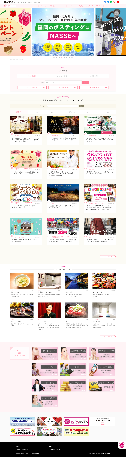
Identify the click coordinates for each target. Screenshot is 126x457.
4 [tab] (62, 58)
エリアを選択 (62, 87)
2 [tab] (56, 58)
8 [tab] (72, 58)
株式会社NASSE (35, 453)
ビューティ (43, 6)
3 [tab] (59, 58)
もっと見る (107, 256)
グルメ (33, 6)
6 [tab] (67, 58)
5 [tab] (64, 58)
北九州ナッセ (19, 446)
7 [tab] (69, 58)
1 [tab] (54, 58)
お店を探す (80, 6)
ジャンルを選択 (30, 87)
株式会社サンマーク (25, 453)
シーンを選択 (93, 87)
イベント (61, 6)
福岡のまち (52, 6)
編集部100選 (89, 6)
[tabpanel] (63, 32)
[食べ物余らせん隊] (76, 431)
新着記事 (19, 112)
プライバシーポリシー (54, 449)
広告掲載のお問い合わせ (22, 449)
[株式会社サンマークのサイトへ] (22, 421)
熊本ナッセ (51, 446)
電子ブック (99, 6)
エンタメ (71, 6)
